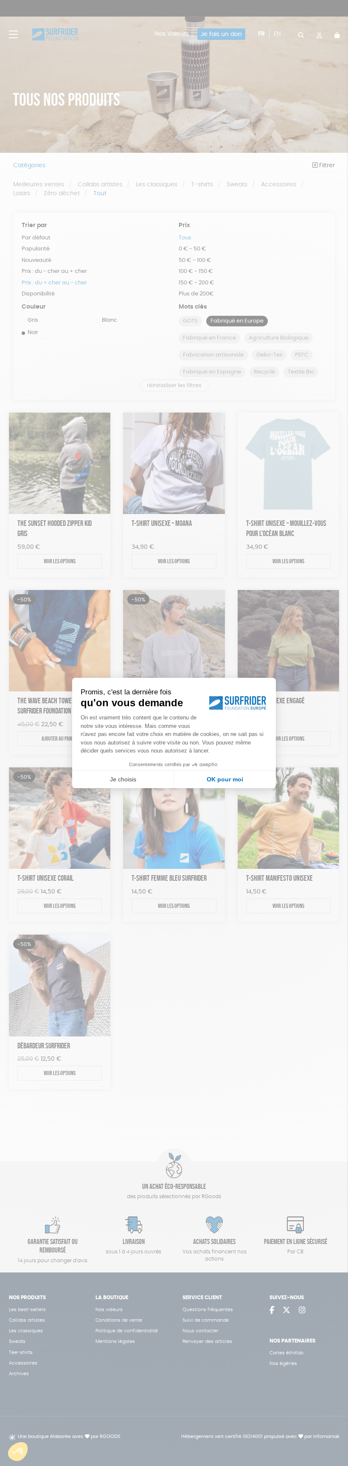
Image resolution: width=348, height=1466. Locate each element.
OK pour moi (225, 779)
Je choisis (123, 779)
